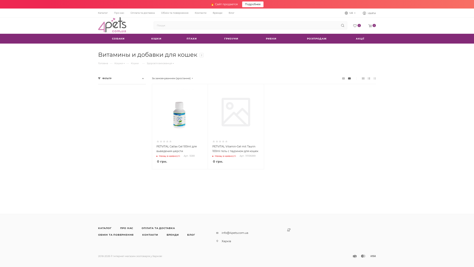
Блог (191, 234)
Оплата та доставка (158, 228)
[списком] (368, 78)
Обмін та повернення (116, 234)
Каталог (105, 228)
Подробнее (253, 4)
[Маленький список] (343, 78)
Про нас (126, 228)
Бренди (173, 234)
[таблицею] (374, 78)
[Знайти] (342, 25)
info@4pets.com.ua (235, 233)
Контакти (150, 234)
